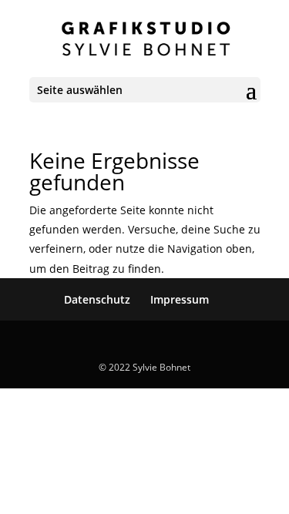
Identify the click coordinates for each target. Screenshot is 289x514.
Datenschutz (97, 299)
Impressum (179, 299)
